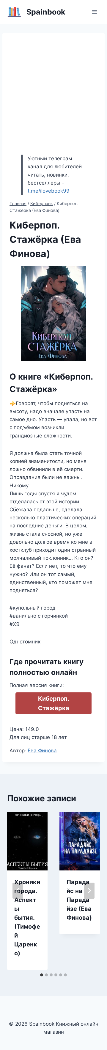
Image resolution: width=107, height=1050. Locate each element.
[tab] (41, 974)
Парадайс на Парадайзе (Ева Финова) (79, 899)
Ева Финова (42, 751)
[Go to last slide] (17, 891)
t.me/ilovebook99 (49, 191)
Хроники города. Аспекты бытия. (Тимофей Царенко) (27, 917)
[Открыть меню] (94, 11)
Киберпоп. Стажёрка (53, 703)
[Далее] (89, 891)
